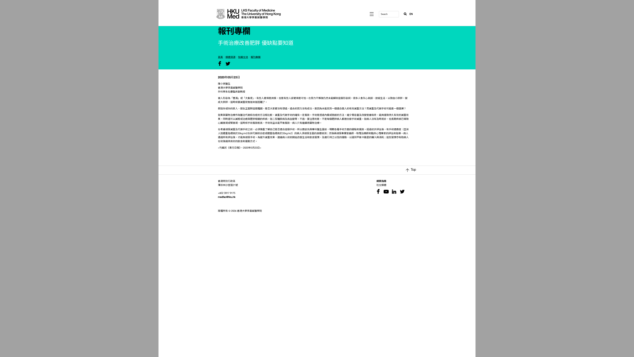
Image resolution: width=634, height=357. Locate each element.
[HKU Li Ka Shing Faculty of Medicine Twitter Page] (402, 192)
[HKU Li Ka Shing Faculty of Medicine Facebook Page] (378, 192)
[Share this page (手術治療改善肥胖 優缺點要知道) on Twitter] (227, 64)
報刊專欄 (256, 57)
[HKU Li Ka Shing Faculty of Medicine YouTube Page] (386, 192)
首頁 (220, 57)
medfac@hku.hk (226, 197)
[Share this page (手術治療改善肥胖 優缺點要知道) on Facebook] (219, 64)
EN (411, 14)
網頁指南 (381, 181)
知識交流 (243, 57)
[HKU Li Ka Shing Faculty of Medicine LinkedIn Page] (394, 192)
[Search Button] (404, 13)
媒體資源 (230, 57)
